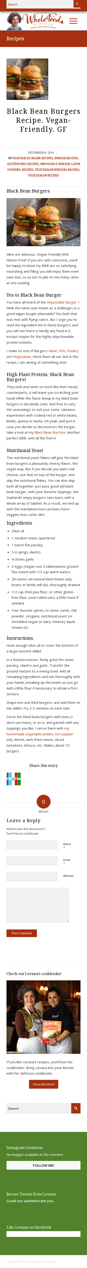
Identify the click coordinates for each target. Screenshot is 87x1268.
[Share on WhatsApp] (13, 779)
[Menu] (73, 21)
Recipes (15, 38)
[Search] (63, 21)
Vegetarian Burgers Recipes (57, 169)
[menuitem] (63, 21)
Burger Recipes (66, 158)
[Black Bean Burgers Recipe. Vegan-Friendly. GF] (27, 79)
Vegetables (21, 158)
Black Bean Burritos (50, 432)
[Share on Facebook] (7, 779)
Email (66, 862)
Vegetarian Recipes (43, 175)
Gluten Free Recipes (23, 164)
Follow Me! (43, 1165)
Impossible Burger (55, 164)
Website (68, 875)
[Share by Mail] (19, 779)
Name (67, 846)
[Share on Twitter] (10, 779)
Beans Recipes (42, 158)
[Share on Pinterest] (16, 779)
